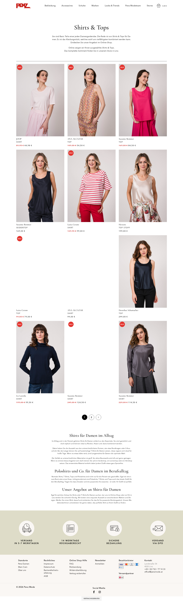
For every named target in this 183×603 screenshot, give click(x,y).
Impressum (49, 564)
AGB (46, 576)
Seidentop (22, 228)
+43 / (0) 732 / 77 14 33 (154, 569)
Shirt (19, 142)
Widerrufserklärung (78, 570)
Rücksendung (75, 567)
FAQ (71, 564)
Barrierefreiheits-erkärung (51, 571)
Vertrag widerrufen (77, 573)
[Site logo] (23, 5)
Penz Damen (23, 564)
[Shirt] (40, 100)
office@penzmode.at (153, 572)
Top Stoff (124, 228)
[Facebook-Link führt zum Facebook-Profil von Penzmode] (94, 592)
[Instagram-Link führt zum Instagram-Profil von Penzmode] (99, 592)
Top (70, 142)
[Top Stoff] (143, 186)
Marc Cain (22, 567)
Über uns (22, 570)
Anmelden (99, 564)
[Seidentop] (40, 186)
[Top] (92, 100)
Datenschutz (49, 567)
